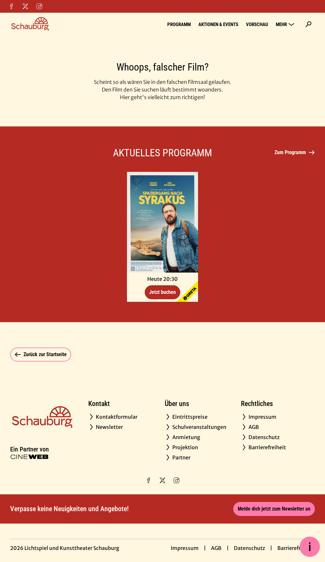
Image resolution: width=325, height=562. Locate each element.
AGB (216, 548)
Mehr (281, 24)
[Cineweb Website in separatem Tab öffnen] (29, 456)
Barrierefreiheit (296, 548)
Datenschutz (249, 548)
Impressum (185, 548)
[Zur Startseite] (54, 24)
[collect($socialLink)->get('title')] (11, 6)
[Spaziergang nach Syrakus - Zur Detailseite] (162, 222)
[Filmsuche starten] (308, 24)
